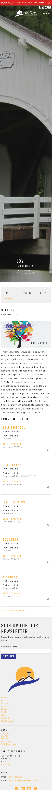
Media (4, 712)
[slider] (16, 293)
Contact (5, 718)
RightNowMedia (8, 744)
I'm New (5, 739)
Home (4, 697)
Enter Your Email (9, 647)
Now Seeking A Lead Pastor (30, 3)
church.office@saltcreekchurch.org (25, 780)
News (4, 709)
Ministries (5, 706)
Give (3, 715)
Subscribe (8, 656)
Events (4, 703)
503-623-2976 (15, 777)
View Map (6, 765)
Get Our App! (7, 721)
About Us (5, 700)
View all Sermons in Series (13, 610)
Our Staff (5, 736)
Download (10, 298)
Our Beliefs (6, 741)
